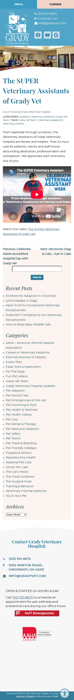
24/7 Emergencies (39, 613)
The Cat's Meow (17, 471)
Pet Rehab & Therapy (21, 424)
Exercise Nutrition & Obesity (26, 357)
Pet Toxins (13, 438)
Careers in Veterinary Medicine (36, 117)
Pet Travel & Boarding (21, 443)
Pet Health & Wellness (22, 409)
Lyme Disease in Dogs (21, 300)
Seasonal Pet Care (19, 462)
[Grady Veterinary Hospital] (17, 27)
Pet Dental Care (17, 395)
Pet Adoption (15, 390)
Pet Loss (12, 419)
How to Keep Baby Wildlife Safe (28, 324)
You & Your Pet (16, 495)
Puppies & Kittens (18, 452)
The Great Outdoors (20, 476)
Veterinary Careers (13, 124)
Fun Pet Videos (17, 376)
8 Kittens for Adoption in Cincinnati (31, 295)
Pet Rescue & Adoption (22, 429)
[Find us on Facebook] (38, 35)
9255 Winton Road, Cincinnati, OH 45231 (26, 567)
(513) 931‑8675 (47, 13)
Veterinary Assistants (50, 120)
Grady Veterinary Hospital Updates (30, 386)
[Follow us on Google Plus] (56, 35)
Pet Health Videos (19, 414)
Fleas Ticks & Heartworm (23, 366)
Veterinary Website (25, 696)
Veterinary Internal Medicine (26, 491)
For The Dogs (15, 371)
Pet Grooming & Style (21, 405)
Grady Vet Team (27, 120)
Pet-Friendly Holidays (21, 448)
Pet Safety (13, 433)
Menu (18, 4)
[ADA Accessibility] (65, 694)
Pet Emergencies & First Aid (26, 400)
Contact (55, 4)
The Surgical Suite (19, 481)
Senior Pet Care (17, 467)
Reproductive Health (21, 457)
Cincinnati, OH (46, 18)
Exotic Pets (14, 362)
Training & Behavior (20, 486)
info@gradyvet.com (51, 23)
